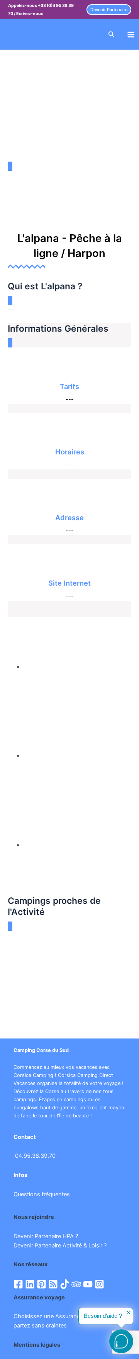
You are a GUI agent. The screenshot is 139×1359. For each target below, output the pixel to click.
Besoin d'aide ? (103, 1316)
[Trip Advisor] (76, 1284)
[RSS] (53, 1284)
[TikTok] (65, 1284)
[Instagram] (99, 1284)
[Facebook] (18, 1284)
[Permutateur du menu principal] (131, 35)
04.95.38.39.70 (35, 1155)
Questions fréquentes (42, 1194)
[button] (108, 9)
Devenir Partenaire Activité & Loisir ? (60, 1245)
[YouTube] (88, 1284)
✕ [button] (128, 1313)
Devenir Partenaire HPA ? (46, 1236)
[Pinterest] (41, 1284)
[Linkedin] (30, 1284)
